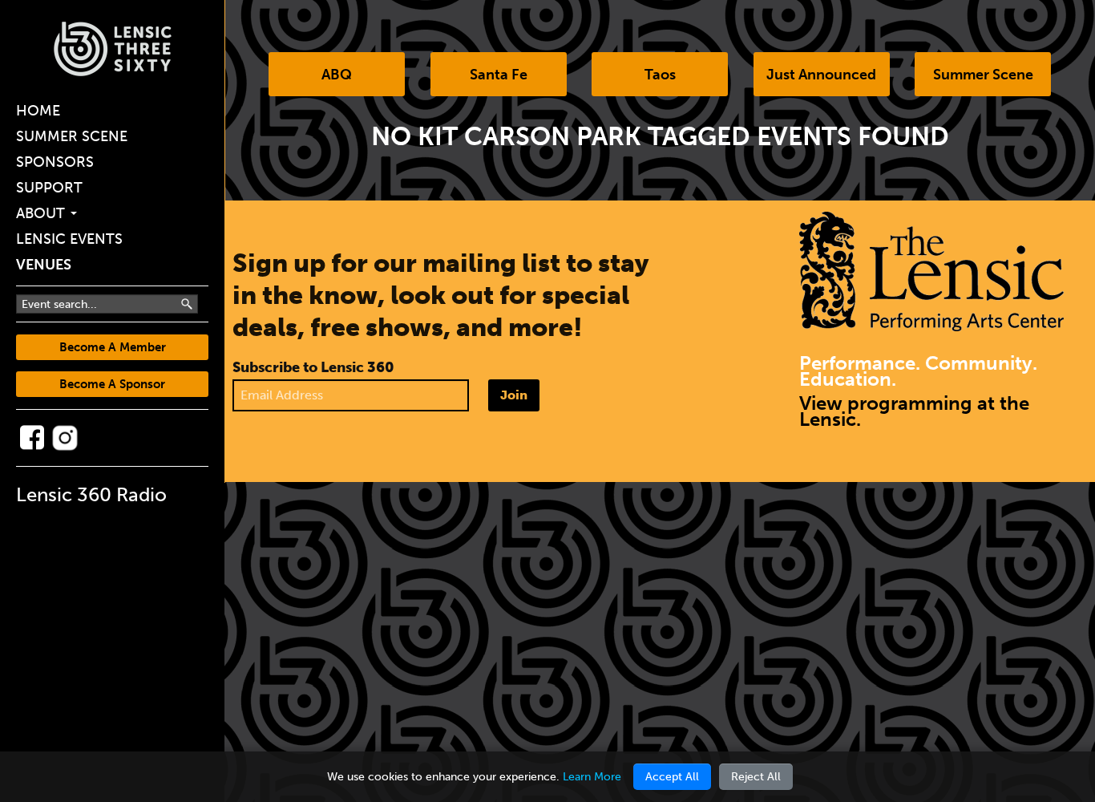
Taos (660, 74)
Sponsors (55, 162)
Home (38, 110)
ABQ (336, 74)
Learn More (592, 777)
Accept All (672, 777)
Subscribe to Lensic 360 (313, 367)
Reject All (756, 777)
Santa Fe (498, 74)
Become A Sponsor (112, 384)
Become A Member (112, 347)
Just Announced (821, 74)
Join (513, 395)
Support (49, 187)
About (42, 213)
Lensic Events (69, 239)
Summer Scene (71, 136)
